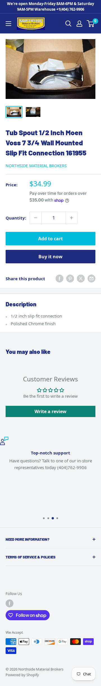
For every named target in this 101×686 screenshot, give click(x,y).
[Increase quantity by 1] (71, 218)
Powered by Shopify (22, 674)
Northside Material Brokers (36, 165)
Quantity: (16, 218)
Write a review (50, 411)
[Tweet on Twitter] (81, 278)
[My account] (79, 24)
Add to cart (50, 239)
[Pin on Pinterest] (70, 278)
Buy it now (50, 256)
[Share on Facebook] (59, 278)
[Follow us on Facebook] (9, 603)
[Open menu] (8, 23)
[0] (90, 23)
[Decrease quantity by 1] (36, 218)
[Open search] (68, 24)
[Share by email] (91, 278)
